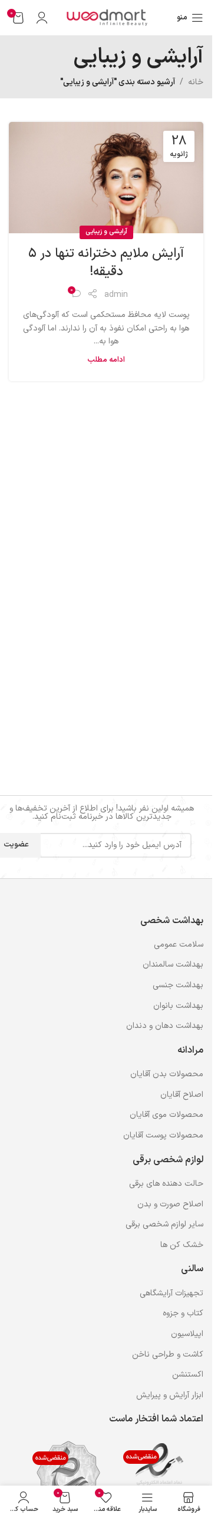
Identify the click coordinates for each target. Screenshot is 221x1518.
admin (116, 295)
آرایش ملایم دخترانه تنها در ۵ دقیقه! (106, 263)
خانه (195, 82)
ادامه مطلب (106, 359)
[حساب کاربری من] (42, 17)
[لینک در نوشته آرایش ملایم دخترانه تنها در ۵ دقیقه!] (106, 177)
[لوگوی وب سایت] (106, 17)
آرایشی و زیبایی (106, 232)
